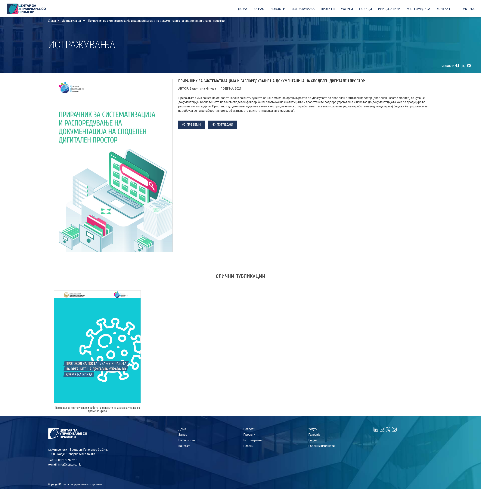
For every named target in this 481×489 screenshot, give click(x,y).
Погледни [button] (225, 124)
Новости (249, 429)
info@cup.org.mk (69, 464)
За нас (182, 434)
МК (465, 9)
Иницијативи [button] (389, 9)
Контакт (184, 446)
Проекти (249, 434)
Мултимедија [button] (418, 9)
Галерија (314, 434)
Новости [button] (278, 9)
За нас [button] (258, 9)
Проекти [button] (328, 9)
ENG (472, 9)
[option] (97, 353)
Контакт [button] (443, 9)
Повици (248, 446)
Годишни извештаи (321, 446)
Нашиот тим (186, 440)
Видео (312, 440)
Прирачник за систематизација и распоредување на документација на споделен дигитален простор (156, 21)
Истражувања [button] (303, 9)
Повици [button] (365, 9)
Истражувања (71, 21)
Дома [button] (242, 9)
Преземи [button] (194, 124)
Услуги (312, 429)
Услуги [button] (347, 9)
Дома (52, 21)
